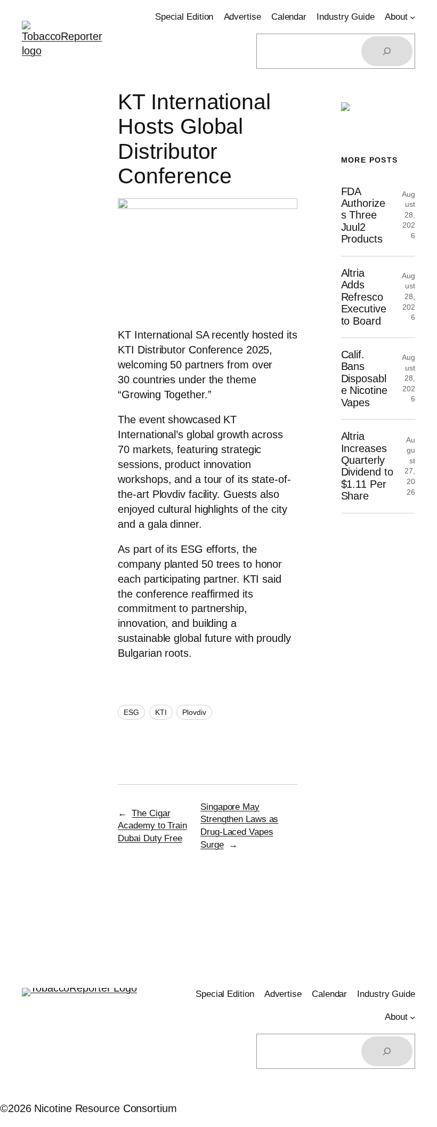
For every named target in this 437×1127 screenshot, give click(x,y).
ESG (131, 712)
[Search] (386, 51)
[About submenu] (412, 17)
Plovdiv (194, 712)
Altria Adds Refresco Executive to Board (363, 297)
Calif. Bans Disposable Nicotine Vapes (364, 378)
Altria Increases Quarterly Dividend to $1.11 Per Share (367, 466)
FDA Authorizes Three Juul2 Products (363, 215)
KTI (161, 712)
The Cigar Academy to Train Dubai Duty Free (152, 826)
